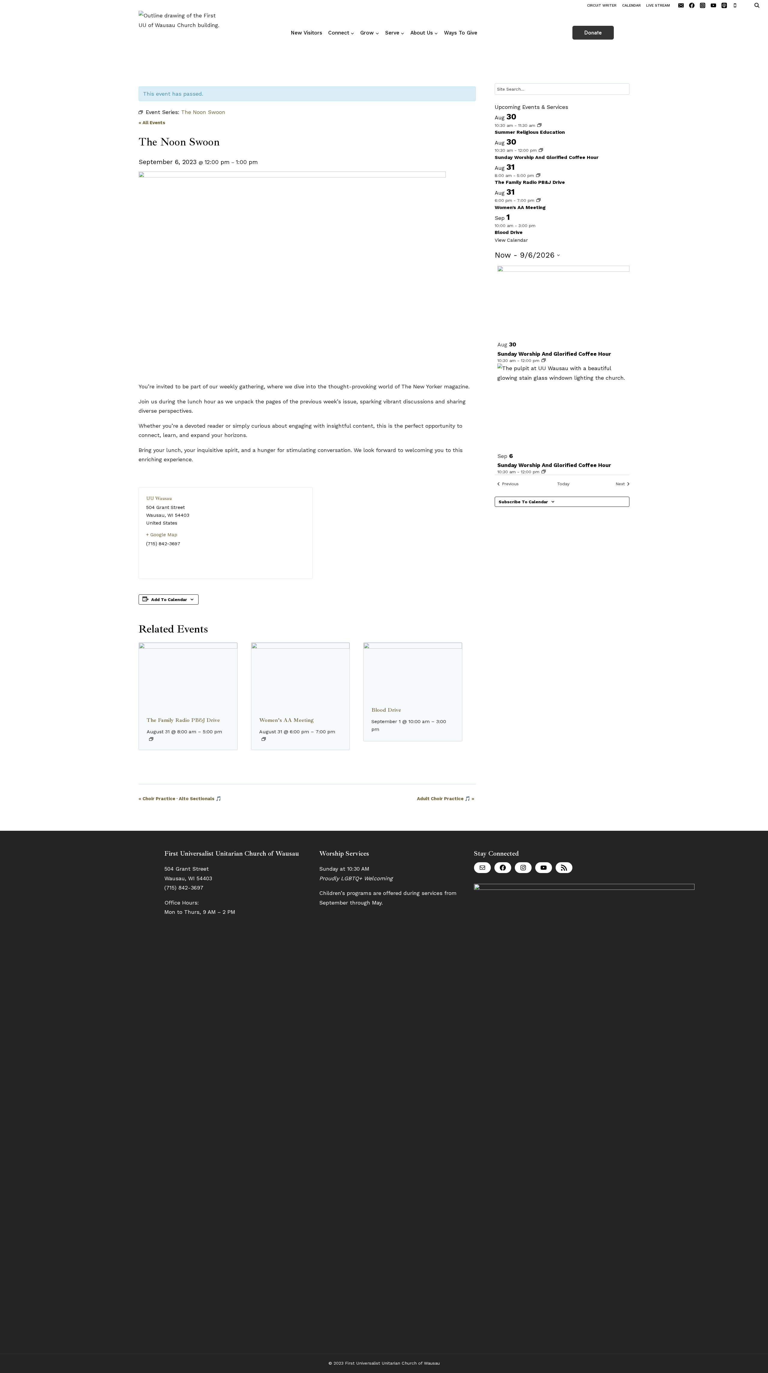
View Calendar (511, 240)
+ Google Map (161, 534)
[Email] (681, 5)
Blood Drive (386, 710)
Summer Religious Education (530, 132)
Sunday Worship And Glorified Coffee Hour (546, 157)
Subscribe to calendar (523, 501)
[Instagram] (702, 5)
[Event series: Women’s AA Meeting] (264, 739)
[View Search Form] (761, 5)
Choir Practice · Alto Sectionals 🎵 (180, 798)
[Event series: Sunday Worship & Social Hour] (541, 150)
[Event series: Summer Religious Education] (539, 125)
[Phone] (735, 5)
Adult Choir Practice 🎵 (445, 798)
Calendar (631, 5)
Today (563, 483)
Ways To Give (460, 33)
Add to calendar (169, 599)
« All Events (152, 122)
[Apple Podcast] (724, 5)
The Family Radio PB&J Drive (183, 720)
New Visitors (306, 33)
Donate (593, 33)
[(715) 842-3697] (745, 5)
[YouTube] (713, 5)
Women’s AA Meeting (286, 720)
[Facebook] (691, 5)
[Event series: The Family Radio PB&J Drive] (151, 739)
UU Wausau (159, 498)
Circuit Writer (601, 5)
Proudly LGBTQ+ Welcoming (356, 878)
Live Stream (658, 5)
